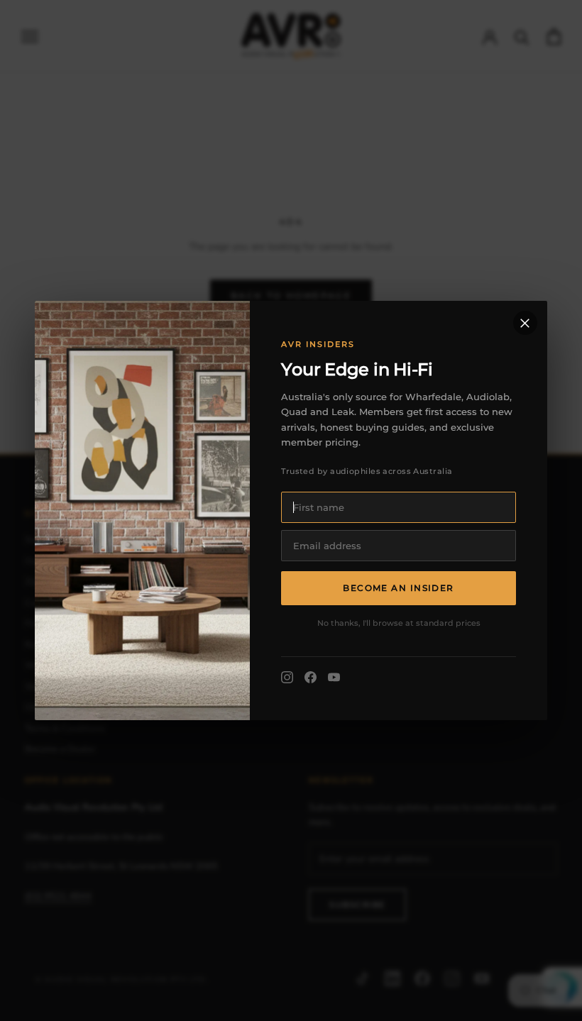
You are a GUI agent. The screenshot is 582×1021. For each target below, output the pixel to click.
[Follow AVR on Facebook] (310, 677)
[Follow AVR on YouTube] (334, 677)
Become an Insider (398, 588)
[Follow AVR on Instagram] (287, 677)
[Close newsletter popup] (525, 323)
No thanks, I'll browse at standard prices (399, 623)
